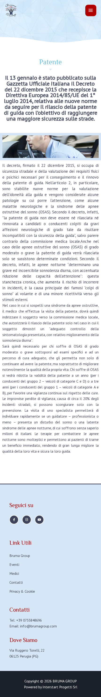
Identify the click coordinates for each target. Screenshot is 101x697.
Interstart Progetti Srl (60, 687)
